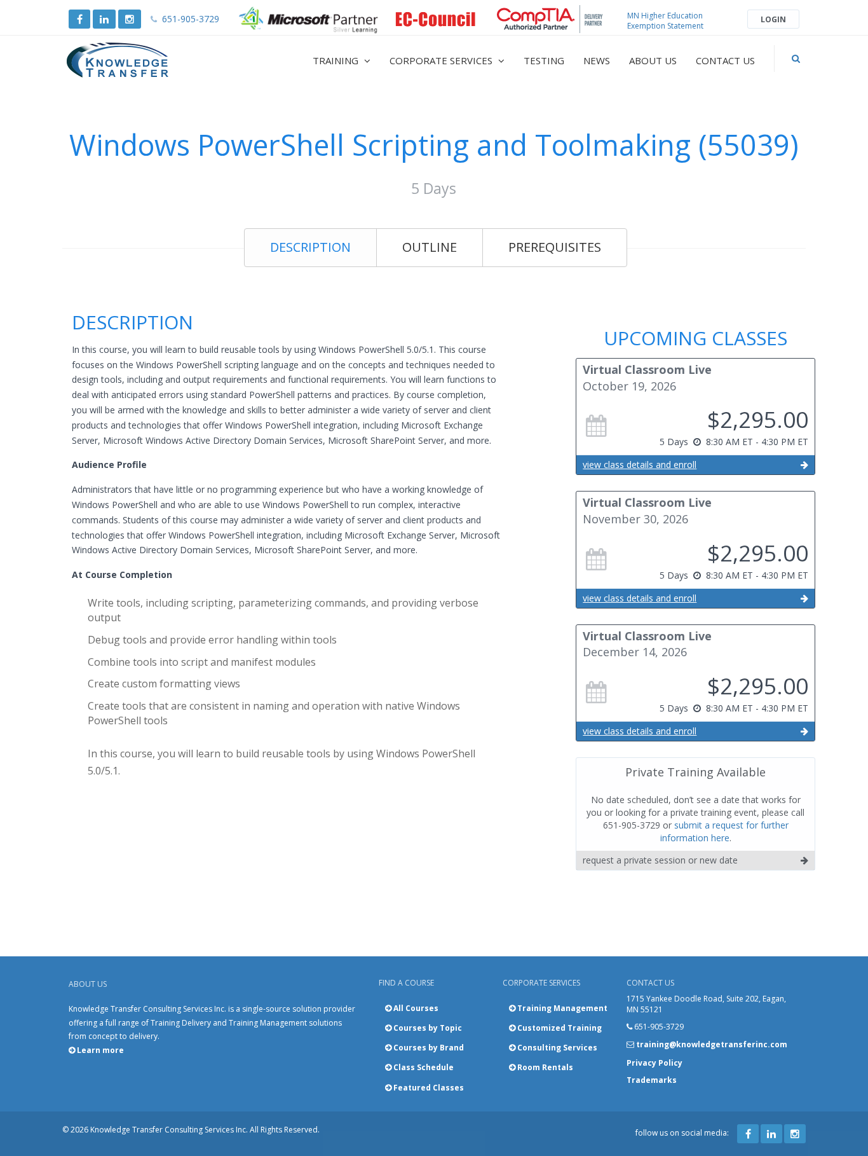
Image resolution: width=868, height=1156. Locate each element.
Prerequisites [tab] (554, 247)
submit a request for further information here (724, 831)
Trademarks (652, 1080)
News (596, 60)
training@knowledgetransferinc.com (711, 1044)
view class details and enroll (639, 464)
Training (337, 60)
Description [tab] (310, 247)
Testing (544, 60)
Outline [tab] (429, 247)
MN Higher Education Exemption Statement (665, 20)
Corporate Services (442, 60)
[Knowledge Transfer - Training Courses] (144, 60)
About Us (653, 60)
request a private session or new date (660, 860)
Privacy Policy (654, 1062)
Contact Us (725, 60)
